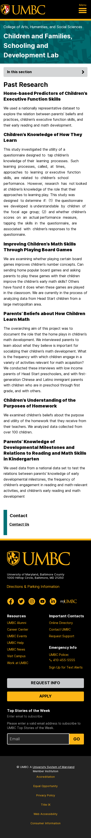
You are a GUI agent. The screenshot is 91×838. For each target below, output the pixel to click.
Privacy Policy (45, 795)
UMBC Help (15, 643)
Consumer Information (45, 823)
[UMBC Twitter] (21, 601)
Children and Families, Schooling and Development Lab (38, 45)
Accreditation (45, 776)
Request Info (45, 682)
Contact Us (19, 524)
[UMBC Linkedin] (53, 601)
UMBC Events (17, 636)
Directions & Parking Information (33, 586)
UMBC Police (58, 655)
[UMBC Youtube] (42, 601)
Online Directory (61, 623)
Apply (45, 696)
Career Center (17, 629)
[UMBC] (23, 9)
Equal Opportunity (45, 786)
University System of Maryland (53, 767)
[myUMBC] (68, 601)
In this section (19, 72)
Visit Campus (16, 656)
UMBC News (16, 649)
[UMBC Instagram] (32, 601)
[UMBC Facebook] (10, 601)
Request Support (61, 636)
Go (76, 739)
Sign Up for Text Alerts (66, 667)
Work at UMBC (17, 663)
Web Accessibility (45, 814)
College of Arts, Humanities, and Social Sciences (43, 27)
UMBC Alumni (16, 623)
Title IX (45, 804)
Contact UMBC (60, 629)
